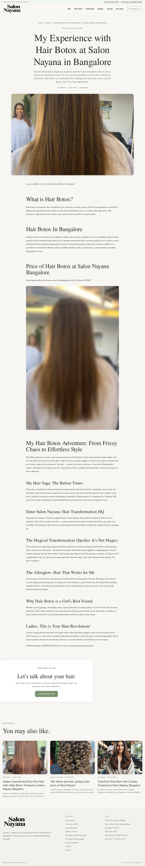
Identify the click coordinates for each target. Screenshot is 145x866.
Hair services (70, 820)
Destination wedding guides (76, 835)
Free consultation (72, 843)
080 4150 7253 (111, 831)
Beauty (100, 9)
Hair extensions (71, 828)
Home (40, 23)
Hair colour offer (71, 824)
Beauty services (71, 831)
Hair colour (78, 9)
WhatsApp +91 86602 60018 (131, 2)
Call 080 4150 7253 (111, 2)
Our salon (119, 9)
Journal (109, 9)
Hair (69, 9)
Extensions (90, 9)
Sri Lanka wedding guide (74, 839)
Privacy (68, 850)
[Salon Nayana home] (12, 9)
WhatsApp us (134, 9)
